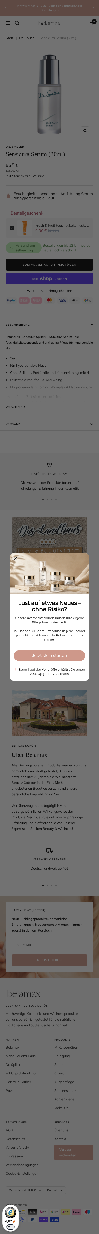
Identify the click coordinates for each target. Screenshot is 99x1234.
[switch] (10, 1227)
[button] (15, 559)
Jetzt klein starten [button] (49, 655)
